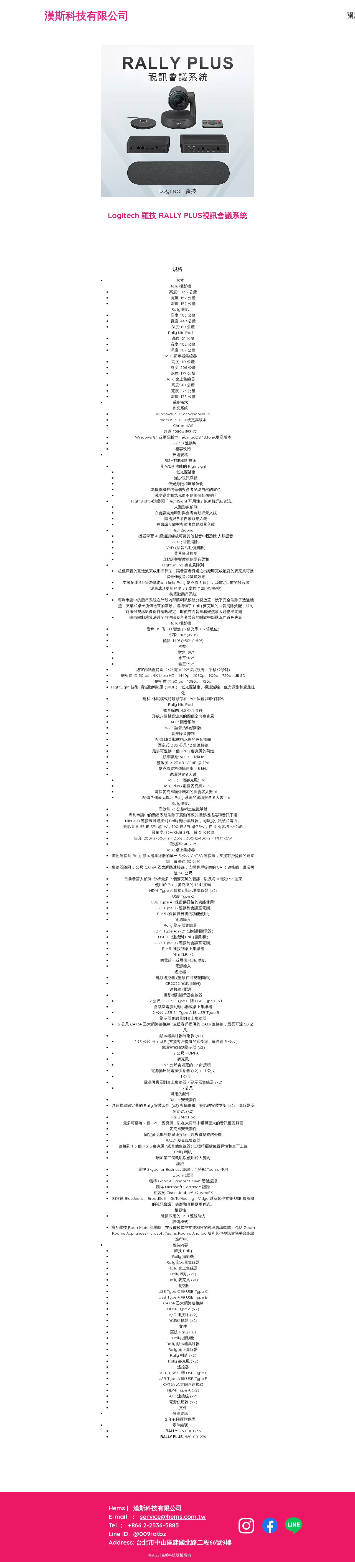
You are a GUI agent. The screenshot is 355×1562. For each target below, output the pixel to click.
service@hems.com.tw (173, 1516)
